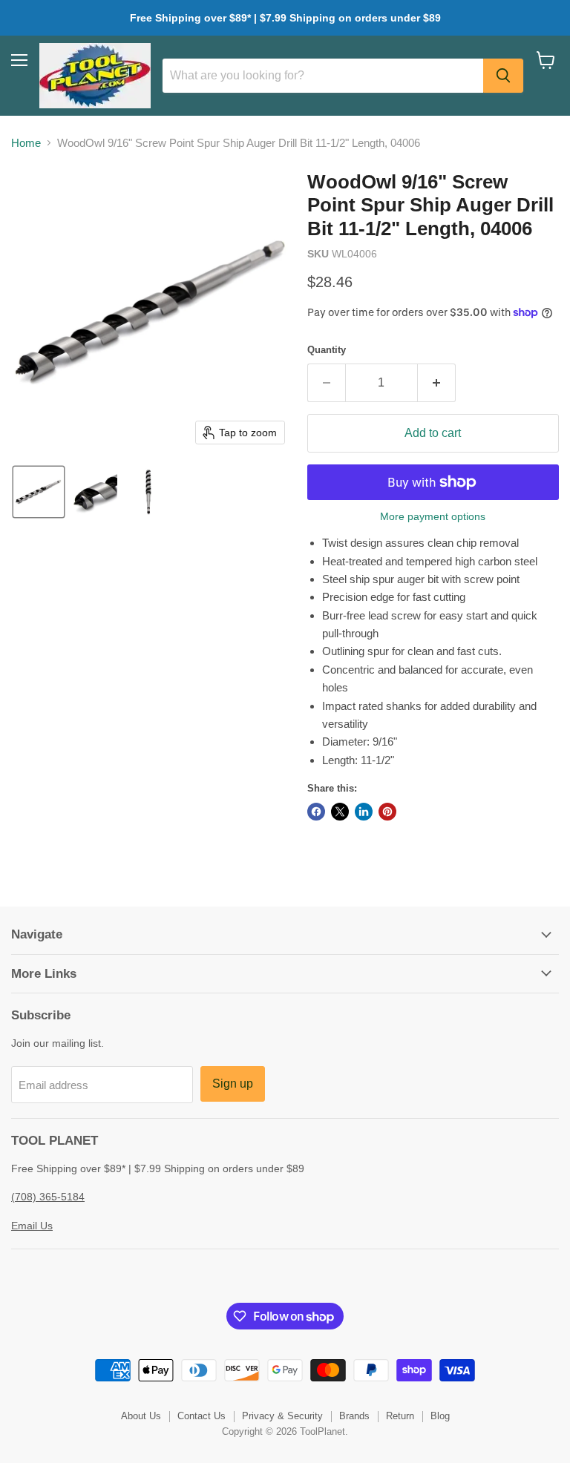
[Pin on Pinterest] (387, 812)
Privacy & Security (282, 1415)
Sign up (232, 1083)
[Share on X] (340, 812)
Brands (354, 1415)
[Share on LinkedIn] (364, 812)
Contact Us (201, 1415)
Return (400, 1415)
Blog (440, 1415)
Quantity (326, 349)
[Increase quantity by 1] (437, 383)
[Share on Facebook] (316, 812)
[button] (38, 492)
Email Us (32, 1226)
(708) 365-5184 (48, 1197)
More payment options (432, 516)
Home (26, 143)
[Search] (503, 76)
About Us (141, 1415)
